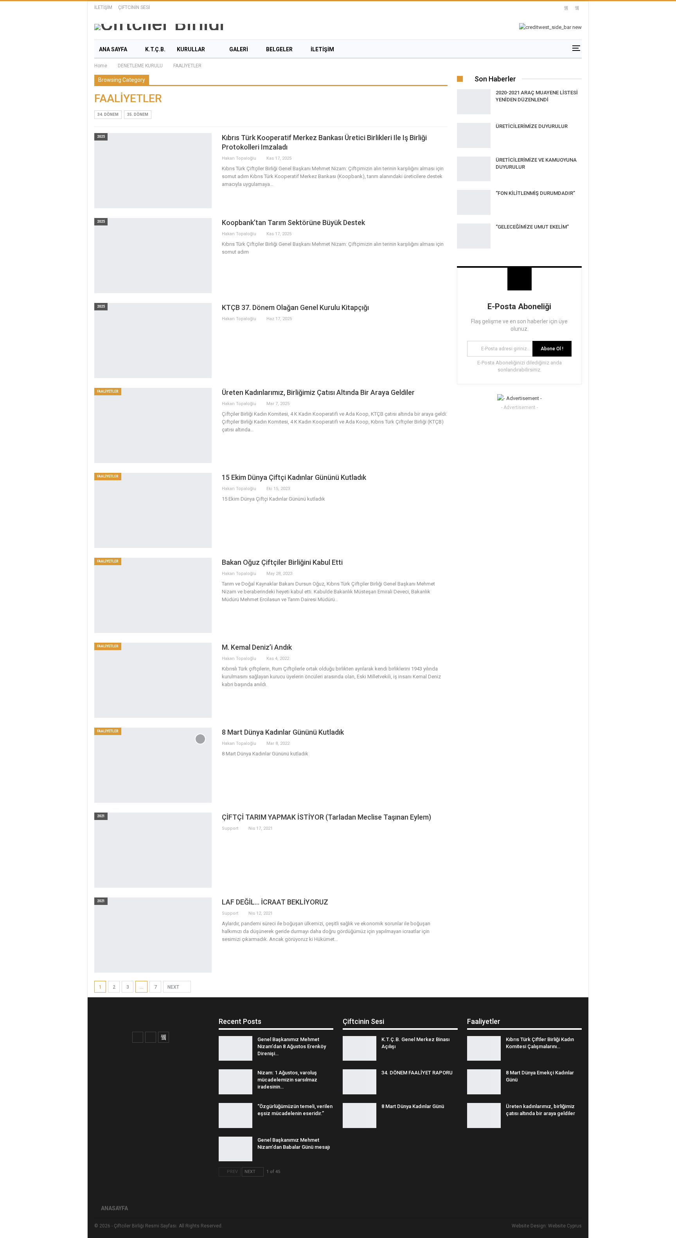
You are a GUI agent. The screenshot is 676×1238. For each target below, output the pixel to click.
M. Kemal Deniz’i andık (257, 647)
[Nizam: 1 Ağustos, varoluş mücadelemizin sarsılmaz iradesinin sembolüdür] (235, 1081)
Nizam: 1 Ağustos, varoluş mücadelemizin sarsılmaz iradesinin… (287, 1080)
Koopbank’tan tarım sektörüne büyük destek (293, 222)
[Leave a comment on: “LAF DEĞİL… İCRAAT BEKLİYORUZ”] (445, 913)
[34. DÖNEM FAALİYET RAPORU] (359, 1081)
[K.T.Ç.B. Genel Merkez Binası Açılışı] (359, 1048)
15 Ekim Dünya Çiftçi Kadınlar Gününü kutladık (294, 477)
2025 (101, 137)
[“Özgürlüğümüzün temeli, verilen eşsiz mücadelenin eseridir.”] (235, 1115)
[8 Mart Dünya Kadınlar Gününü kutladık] (153, 765)
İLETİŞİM (103, 7)
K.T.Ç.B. (155, 49)
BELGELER (279, 49)
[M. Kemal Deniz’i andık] (153, 680)
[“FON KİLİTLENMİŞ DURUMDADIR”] (474, 202)
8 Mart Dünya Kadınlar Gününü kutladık (283, 732)
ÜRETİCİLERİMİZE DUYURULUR (532, 126)
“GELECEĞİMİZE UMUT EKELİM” (532, 227)
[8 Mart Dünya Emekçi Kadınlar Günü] (484, 1081)
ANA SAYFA (113, 49)
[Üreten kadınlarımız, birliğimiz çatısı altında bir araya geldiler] (153, 425)
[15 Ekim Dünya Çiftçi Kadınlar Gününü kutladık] (153, 510)
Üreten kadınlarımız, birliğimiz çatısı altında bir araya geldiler (318, 392)
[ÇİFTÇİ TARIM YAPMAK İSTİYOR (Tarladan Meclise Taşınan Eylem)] (153, 850)
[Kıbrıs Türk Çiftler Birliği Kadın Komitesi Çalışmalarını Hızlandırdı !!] (484, 1048)
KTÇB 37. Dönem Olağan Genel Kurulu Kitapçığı (295, 307)
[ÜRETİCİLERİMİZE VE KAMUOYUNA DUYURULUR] (474, 169)
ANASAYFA (114, 1208)
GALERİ (238, 49)
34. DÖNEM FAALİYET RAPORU (417, 1073)
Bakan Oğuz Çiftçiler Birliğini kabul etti (282, 562)
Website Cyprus (565, 1226)
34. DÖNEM (108, 114)
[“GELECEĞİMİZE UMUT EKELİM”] (474, 236)
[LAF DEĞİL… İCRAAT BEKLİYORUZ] (153, 935)
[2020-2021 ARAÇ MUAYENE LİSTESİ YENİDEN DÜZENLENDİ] (474, 101)
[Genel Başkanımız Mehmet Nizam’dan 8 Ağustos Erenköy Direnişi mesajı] (235, 1048)
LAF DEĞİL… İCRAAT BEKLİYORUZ (275, 902)
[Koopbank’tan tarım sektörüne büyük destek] (153, 255)
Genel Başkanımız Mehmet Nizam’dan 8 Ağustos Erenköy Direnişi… (291, 1046)
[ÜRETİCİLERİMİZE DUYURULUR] (474, 135)
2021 (101, 816)
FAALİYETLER (108, 391)
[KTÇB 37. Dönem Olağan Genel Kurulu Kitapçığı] (153, 340)
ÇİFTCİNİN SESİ (134, 7)
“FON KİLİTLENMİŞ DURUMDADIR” (535, 193)
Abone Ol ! (552, 348)
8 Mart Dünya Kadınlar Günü (412, 1106)
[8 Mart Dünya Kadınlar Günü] (359, 1115)
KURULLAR (191, 49)
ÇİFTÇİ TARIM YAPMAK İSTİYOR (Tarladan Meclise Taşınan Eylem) (326, 817)
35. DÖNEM (137, 114)
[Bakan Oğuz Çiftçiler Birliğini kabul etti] (153, 595)
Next (173, 987)
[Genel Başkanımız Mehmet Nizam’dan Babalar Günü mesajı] (235, 1149)
